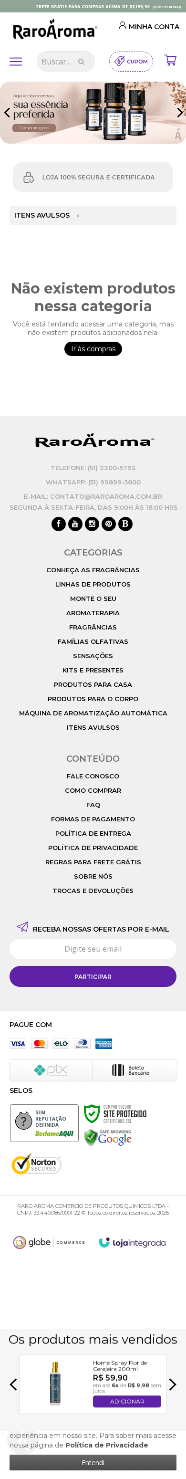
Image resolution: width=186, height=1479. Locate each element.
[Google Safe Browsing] (108, 1137)
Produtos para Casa (93, 684)
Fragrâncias (93, 627)
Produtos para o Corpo (93, 699)
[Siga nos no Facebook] (59, 524)
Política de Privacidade (93, 847)
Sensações (93, 656)
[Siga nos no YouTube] (75, 524)
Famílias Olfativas (93, 641)
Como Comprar (93, 790)
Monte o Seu (93, 598)
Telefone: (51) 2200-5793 (93, 468)
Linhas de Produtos (93, 584)
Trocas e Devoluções (93, 890)
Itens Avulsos (42, 215)
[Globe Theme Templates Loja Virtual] (49, 1242)
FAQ (93, 804)
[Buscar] (81, 61)
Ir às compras (93, 349)
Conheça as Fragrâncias (93, 570)
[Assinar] (93, 976)
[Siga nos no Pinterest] (109, 524)
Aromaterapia (93, 613)
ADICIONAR (127, 1401)
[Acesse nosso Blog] (125, 524)
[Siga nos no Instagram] (92, 524)
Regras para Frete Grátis (93, 862)
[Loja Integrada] (132, 1243)
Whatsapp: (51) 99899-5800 (93, 482)
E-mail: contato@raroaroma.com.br (93, 496)
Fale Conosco (93, 776)
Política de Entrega (93, 833)
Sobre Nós (93, 876)
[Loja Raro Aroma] (54, 29)
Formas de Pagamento (93, 819)
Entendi (93, 1462)
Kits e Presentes (93, 670)
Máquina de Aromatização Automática (93, 713)
